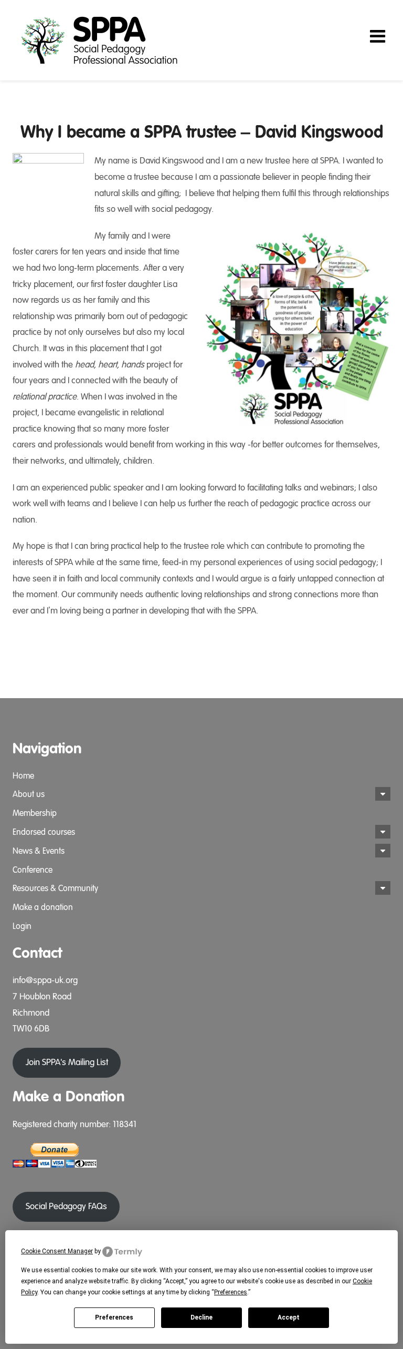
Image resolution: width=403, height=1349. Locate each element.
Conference (32, 870)
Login (22, 926)
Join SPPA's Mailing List (67, 1062)
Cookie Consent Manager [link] (57, 1251)
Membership (35, 813)
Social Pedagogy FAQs (66, 1206)
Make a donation (43, 907)
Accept (289, 1317)
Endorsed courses (44, 832)
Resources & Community (55, 888)
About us (29, 794)
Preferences (114, 1317)
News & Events (39, 851)
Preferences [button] (230, 1292)
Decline (201, 1317)
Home (23, 776)
